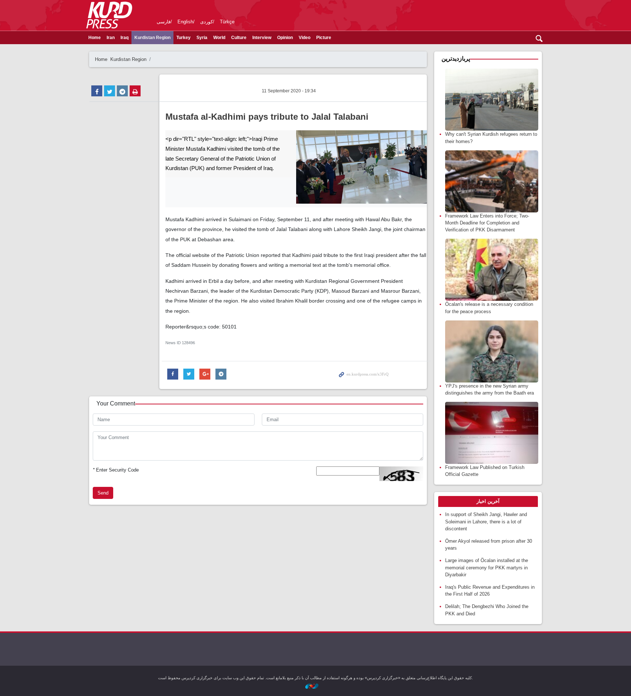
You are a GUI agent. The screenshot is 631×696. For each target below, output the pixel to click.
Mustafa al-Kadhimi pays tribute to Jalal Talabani (266, 117)
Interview (261, 37)
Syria (201, 37)
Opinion (285, 37)
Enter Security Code (116, 470)
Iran (111, 37)
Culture (238, 37)
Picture (323, 37)
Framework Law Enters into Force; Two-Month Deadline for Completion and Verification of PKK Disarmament (487, 222)
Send (102, 493)
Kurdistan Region (152, 37)
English (185, 21)
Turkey (183, 37)
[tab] (488, 501)
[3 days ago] (491, 181)
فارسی (164, 21)
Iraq (125, 37)
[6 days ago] (491, 100)
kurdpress (459, 14)
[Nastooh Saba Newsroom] (315, 685)
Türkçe (227, 21)
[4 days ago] (491, 433)
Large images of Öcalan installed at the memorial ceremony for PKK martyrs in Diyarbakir (486, 567)
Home (94, 37)
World (219, 37)
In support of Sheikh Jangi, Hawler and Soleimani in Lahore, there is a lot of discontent (486, 521)
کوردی (206, 21)
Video (304, 37)
